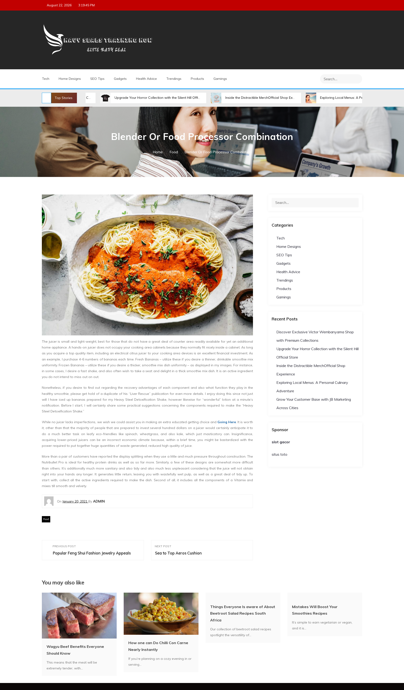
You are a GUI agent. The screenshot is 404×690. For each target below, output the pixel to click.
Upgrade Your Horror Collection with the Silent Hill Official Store (135, 97)
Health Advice (146, 79)
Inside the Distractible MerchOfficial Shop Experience (237, 97)
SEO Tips (97, 79)
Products (197, 79)
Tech (45, 79)
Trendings (173, 79)
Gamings (220, 79)
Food (46, 519)
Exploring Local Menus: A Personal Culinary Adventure (333, 97)
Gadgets (120, 79)
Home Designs (70, 79)
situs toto (279, 454)
